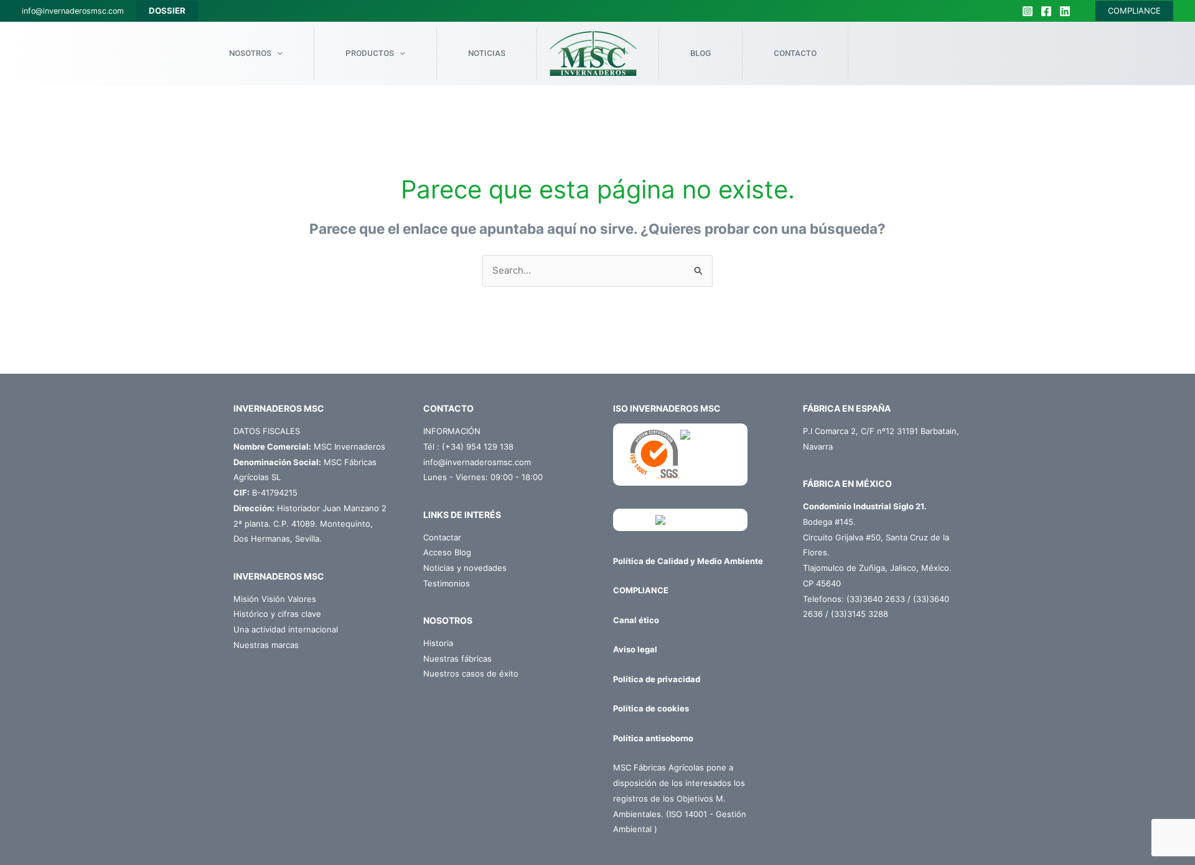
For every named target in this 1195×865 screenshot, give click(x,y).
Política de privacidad (656, 679)
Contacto (795, 53)
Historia (438, 643)
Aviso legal (635, 649)
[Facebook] (1046, 11)
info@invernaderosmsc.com (73, 11)
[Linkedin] (1065, 11)
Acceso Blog (447, 552)
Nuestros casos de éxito (470, 673)
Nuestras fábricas (457, 659)
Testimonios (446, 583)
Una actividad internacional (285, 629)
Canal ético (636, 620)
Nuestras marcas (266, 645)
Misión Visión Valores (274, 599)
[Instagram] (1027, 11)
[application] (277, 53)
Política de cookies (651, 708)
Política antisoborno (653, 738)
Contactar (442, 537)
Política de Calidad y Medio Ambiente (688, 561)
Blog (700, 53)
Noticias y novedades (465, 568)
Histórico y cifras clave (277, 614)
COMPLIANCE (1134, 11)
